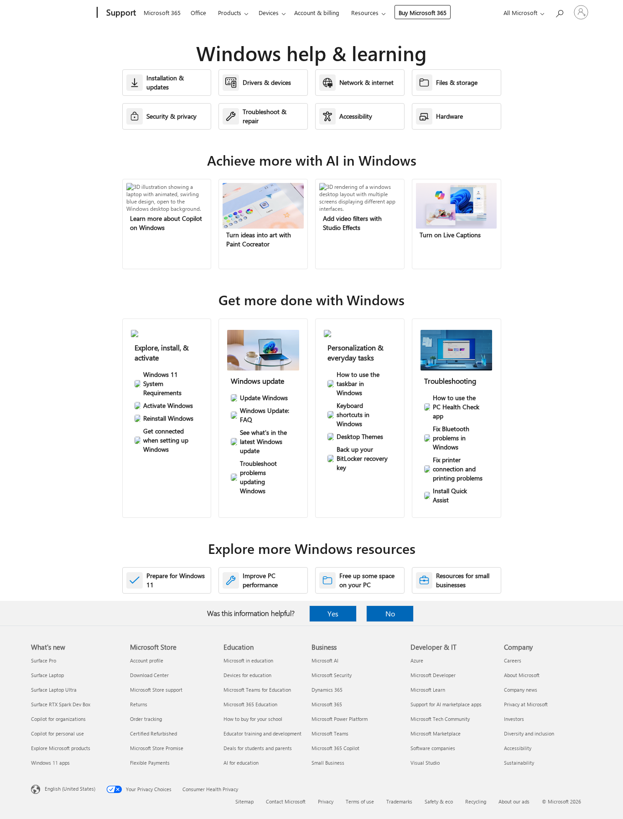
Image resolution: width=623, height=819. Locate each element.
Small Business (328, 762)
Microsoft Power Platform (340, 718)
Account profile (146, 660)
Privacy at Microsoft (526, 704)
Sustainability (519, 762)
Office (198, 12)
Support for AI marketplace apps (446, 704)
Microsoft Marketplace (435, 733)
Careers (512, 660)
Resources (365, 12)
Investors (514, 718)
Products (229, 12)
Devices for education (247, 675)
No (390, 613)
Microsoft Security (332, 675)
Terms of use (360, 801)
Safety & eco (439, 801)
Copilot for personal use (57, 733)
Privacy (325, 801)
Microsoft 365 (162, 12)
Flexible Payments (150, 762)
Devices (269, 12)
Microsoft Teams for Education (257, 689)
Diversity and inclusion (529, 733)
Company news (520, 689)
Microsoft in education (248, 660)
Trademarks (399, 801)
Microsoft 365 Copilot (335, 748)
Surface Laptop (47, 675)
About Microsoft (522, 675)
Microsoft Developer (433, 675)
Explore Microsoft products (60, 748)
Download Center (149, 675)
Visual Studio (425, 762)
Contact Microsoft (286, 801)
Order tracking (146, 718)
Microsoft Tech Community (440, 718)
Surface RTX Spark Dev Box (60, 704)
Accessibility (517, 748)
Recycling (475, 801)
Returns (138, 704)
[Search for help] (559, 11)
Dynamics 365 (327, 689)
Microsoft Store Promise (156, 748)
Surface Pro (43, 660)
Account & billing (316, 12)
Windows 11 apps (50, 762)
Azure (416, 660)
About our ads (514, 801)
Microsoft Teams (330, 733)
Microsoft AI (325, 660)
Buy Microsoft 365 (422, 12)
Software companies (432, 748)
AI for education (241, 762)
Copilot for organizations (58, 718)
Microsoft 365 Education (250, 704)
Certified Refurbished (153, 733)
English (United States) (70, 788)
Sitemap (244, 801)
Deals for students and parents (257, 748)
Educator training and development (262, 733)
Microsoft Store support (156, 689)
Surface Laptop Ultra (54, 689)
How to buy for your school (252, 718)
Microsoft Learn (427, 689)
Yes (332, 613)
